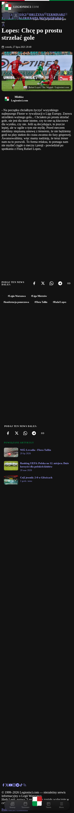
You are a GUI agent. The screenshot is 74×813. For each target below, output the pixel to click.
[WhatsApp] (51, 283)
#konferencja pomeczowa (16, 302)
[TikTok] (21, 785)
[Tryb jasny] (3, 22)
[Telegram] (60, 283)
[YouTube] (10, 785)
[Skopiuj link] (68, 283)
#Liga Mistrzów (39, 296)
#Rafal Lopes (59, 302)
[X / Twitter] (7, 785)
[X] (42, 283)
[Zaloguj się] (3, 25)
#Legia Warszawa (17, 296)
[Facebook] (34, 283)
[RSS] (24, 785)
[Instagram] (14, 785)
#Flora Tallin (41, 302)
